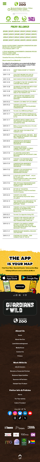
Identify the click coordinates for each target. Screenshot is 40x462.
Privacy (20, 356)
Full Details (20, 287)
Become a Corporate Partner (20, 371)
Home (20, 335)
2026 (5, 31)
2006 (17, 40)
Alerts (20, 394)
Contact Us (20, 352)
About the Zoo (20, 339)
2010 (27, 37)
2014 (5, 37)
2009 (33, 37)
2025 (11, 31)
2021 (34, 31)
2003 (34, 40)
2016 (28, 34)
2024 (17, 31)
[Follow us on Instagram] (15, 413)
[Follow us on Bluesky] (20, 413)
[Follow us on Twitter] (25, 418)
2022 (28, 31)
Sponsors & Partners (20, 379)
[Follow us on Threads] (15, 418)
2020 (5, 34)
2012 (17, 37)
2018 (17, 34)
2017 (22, 34)
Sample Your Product (20, 383)
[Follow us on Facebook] (10, 413)
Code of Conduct (20, 403)
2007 (11, 40)
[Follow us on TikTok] (20, 418)
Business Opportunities (20, 375)
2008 (5, 40)
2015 (33, 34)
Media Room (20, 347)
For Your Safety (20, 399)
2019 (11, 34)
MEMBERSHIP (16, 21)
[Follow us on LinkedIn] (25, 413)
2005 (22, 40)
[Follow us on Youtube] (30, 413)
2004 (28, 40)
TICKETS (8, 21)
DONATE (24, 21)
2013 (11, 37)
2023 (22, 31)
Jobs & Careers (20, 367)
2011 (22, 37)
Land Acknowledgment (20, 343)
